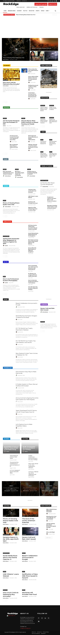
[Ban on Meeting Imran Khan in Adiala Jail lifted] (6, 146)
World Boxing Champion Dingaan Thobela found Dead (26, 316)
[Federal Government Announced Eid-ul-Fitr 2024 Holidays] (24, 457)
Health (4, 169)
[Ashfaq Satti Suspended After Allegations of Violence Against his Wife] (11, 231)
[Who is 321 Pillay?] (42, 533)
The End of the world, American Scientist (32, 191)
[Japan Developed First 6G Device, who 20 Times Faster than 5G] (8, 415)
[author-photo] (29, 73)
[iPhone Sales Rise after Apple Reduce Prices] (24, 70)
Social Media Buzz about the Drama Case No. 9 (10, 557)
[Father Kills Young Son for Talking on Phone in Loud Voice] (53, 150)
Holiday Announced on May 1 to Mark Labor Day (33, 87)
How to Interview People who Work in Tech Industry (33, 281)
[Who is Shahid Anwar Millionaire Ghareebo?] (42, 510)
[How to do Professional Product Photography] (11, 271)
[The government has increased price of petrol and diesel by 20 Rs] (6, 464)
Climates (47, 56)
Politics (4, 118)
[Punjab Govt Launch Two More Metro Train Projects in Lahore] (43, 198)
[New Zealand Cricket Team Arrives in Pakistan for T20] (8, 358)
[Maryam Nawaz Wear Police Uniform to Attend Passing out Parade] (29, 115)
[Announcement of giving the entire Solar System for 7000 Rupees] (8, 402)
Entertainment (35, 56)
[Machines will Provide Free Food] (24, 203)
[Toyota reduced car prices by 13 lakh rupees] (6, 457)
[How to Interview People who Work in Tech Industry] (24, 282)
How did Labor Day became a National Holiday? (33, 288)
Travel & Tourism (44, 180)
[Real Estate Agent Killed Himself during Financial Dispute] (53, 137)
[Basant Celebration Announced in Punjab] (8, 307)
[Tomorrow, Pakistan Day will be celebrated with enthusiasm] (24, 473)
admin (4, 125)
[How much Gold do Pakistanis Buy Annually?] (11, 74)
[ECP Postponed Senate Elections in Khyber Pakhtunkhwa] (24, 137)
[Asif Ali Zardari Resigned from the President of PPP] (11, 115)
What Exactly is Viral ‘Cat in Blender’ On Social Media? (51, 518)
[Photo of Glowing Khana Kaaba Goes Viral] (16, 49)
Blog (4, 276)
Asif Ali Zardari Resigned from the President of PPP (11, 122)
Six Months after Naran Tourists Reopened (47, 183)
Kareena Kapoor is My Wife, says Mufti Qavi (10, 539)
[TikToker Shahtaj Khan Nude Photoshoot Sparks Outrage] (42, 525)
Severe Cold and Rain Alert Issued (47, 309)
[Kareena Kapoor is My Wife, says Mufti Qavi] (48, 488)
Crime (42, 139)
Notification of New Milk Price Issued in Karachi (30, 576)
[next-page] (6, 102)
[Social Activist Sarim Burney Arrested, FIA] (44, 137)
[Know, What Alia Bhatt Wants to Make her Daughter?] (24, 249)
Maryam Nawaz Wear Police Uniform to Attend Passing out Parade (29, 122)
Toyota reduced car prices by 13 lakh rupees (14, 457)
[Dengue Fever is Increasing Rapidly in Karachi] (32, 166)
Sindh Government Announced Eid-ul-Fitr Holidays (29, 448)
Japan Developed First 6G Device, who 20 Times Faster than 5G (26, 411)
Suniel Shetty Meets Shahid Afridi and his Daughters (33, 234)
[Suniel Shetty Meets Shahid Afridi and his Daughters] (24, 235)
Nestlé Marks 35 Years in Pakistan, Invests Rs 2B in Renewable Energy (11, 448)
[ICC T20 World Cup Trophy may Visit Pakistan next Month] (8, 345)
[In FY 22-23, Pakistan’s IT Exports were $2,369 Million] (6, 472)
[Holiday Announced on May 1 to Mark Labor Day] (24, 87)
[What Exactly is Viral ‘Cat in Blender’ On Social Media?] (42, 517)
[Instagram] (50, 1)
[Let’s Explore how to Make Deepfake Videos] (8, 429)
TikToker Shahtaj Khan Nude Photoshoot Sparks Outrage (51, 525)
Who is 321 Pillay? (50, 532)
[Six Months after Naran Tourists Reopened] (48, 175)
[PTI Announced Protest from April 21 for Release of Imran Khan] (6, 137)
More (24, 571)
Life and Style (6, 236)
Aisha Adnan (6, 85)
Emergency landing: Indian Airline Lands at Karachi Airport (52, 207)
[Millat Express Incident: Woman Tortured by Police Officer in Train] (44, 150)
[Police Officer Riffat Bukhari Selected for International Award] (24, 78)
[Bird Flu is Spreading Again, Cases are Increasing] (20, 166)
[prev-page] (4, 102)
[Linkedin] (52, 1)
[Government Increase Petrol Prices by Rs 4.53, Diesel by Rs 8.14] (24, 94)
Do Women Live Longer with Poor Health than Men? (32, 275)
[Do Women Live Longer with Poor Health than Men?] (24, 275)
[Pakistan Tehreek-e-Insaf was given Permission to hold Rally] (24, 146)
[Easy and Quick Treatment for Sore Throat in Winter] (8, 166)
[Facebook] (48, 1)
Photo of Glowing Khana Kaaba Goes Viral (25, 14)
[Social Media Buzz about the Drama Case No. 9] (11, 550)
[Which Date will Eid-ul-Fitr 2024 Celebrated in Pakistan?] (24, 465)
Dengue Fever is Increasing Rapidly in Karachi (32, 173)
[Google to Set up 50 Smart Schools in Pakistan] (53, 103)
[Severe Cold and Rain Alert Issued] (51, 56)
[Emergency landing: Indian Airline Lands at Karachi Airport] (43, 207)
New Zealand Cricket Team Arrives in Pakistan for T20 (27, 354)
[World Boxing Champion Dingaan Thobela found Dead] (8, 320)
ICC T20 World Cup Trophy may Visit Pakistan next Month (26, 341)
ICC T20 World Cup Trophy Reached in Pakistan (24, 329)
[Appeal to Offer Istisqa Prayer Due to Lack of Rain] (24, 209)
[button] (55, 11)
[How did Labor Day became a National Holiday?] (24, 288)
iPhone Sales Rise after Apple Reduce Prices (33, 70)
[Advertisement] (30, 26)
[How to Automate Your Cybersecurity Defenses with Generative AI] (24, 267)
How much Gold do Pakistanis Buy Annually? (11, 83)
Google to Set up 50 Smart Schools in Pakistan (52, 108)
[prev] (53, 15)
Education (43, 105)
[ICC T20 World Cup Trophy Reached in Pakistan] (8, 332)
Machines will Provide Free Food (29, 593)
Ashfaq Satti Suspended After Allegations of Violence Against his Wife (11, 241)
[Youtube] (56, 1)
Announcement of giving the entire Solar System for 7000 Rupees (27, 398)
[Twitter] (54, 1)
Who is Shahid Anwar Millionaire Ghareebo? (51, 510)
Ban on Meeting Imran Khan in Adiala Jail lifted (14, 146)
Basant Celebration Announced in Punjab (30, 557)
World (5, 55)
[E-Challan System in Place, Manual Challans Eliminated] (8, 388)
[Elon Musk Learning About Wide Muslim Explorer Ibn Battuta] (24, 241)
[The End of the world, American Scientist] (44, 44)
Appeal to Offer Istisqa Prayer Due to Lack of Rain (32, 209)
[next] (56, 15)
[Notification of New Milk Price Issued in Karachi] (30, 568)
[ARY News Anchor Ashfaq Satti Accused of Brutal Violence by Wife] (24, 227)
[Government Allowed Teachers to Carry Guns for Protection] (44, 115)
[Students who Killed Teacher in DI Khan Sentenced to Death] (53, 115)
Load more (48, 537)
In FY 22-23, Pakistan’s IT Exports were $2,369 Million (15, 472)
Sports (24, 553)
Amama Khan (45, 186)
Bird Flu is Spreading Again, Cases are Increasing (19, 173)
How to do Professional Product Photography (11, 279)
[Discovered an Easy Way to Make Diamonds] (8, 376)
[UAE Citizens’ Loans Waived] (24, 198)
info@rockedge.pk (25, 628)
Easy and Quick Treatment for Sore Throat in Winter (8, 173)
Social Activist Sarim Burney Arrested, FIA (43, 142)
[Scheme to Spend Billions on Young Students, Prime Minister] (44, 103)
